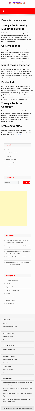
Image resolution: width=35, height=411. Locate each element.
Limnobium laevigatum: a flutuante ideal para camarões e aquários (18, 247)
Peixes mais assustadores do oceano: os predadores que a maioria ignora (17, 241)
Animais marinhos (10, 162)
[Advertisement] (17, 208)
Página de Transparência (12, 290)
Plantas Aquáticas (10, 166)
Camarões (8, 156)
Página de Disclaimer (11, 287)
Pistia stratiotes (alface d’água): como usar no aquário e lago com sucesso (18, 252)
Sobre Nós (8, 293)
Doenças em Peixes (11, 159)
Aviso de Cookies (10, 300)
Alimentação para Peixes (12, 152)
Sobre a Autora (10, 303)
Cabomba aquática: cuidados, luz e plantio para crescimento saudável (17, 263)
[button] (3, 11)
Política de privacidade (12, 280)
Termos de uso (10, 296)
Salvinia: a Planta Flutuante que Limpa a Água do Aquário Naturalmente (18, 258)
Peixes (7, 149)
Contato (19, 134)
